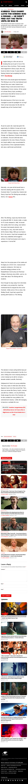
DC (6, 5)
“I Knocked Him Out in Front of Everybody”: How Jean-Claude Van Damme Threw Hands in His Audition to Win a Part (13, 467)
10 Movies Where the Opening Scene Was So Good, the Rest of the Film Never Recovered (12, 513)
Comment (3, 569)
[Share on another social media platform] (24, 52)
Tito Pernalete (8, 31)
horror (11, 197)
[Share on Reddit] (17, 52)
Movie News (4, 674)
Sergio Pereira (6, 471)
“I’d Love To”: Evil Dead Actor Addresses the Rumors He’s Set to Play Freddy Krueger (12, 677)
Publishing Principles (20, 769)
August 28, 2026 (14, 471)
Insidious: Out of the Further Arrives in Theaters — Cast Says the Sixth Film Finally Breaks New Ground (13, 698)
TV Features (4, 613)
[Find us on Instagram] (5, 780)
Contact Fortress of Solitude (14, 765)
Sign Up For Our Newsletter (7, 769)
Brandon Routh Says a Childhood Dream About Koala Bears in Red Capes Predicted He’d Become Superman (13, 719)
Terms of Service (13, 771)
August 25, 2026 (5, 619)
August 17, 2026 (5, 741)
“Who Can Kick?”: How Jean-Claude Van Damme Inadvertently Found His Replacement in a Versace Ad (14, 657)
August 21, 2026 (5, 701)
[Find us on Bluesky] (22, 780)
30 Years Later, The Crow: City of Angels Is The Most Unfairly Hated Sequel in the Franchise (13, 491)
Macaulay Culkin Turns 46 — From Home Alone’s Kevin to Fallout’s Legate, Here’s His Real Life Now (14, 534)
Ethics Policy (4, 771)
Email (2, 589)
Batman (22, 5)
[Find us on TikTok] (17, 780)
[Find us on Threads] (10, 780)
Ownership (20, 771)
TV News (4, 633)
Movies (5, 9)
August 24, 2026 (5, 639)
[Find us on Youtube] (8, 780)
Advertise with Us (13, 767)
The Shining (8, 76)
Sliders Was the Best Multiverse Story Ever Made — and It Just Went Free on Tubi (13, 617)
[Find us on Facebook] (1, 780)
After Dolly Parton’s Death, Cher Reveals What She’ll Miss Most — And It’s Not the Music (13, 555)
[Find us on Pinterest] (15, 780)
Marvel (10, 5)
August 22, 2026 (5, 660)
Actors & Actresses (8, 436)
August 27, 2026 (13, 515)
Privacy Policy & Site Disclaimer (8, 773)
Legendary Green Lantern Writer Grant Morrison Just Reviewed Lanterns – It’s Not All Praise (14, 636)
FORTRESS (8, 2)
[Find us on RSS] (19, 780)
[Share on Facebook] (4, 52)
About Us (3, 765)
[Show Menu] (1, 2)
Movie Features (11, 9)
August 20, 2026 (5, 722)
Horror (14, 436)
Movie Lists (3, 510)
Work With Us (4, 767)
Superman (16, 5)
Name (2, 583)
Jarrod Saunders (5, 515)
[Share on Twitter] (11, 52)
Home (2, 5)
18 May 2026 (16, 31)
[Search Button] (26, 2)
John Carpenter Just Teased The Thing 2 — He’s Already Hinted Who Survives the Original (13, 739)
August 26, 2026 (13, 557)
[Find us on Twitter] (3, 780)
